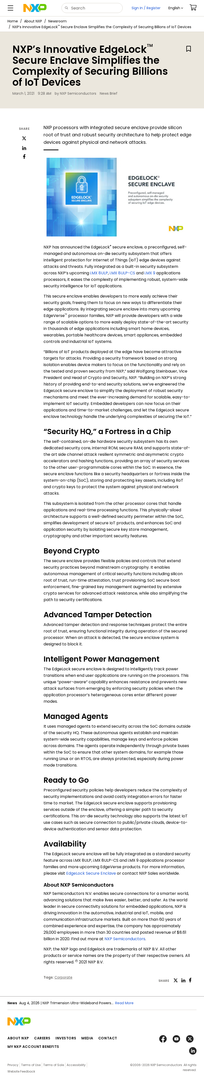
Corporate (63, 977)
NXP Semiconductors (124, 939)
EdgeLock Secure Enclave (91, 873)
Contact (107, 1038)
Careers (42, 1038)
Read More (124, 1003)
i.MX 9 (150, 273)
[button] (176, 8)
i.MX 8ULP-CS (122, 273)
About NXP (33, 21)
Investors (65, 1038)
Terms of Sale (53, 1065)
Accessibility (76, 1065)
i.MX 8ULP (99, 273)
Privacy (12, 1065)
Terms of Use (31, 1065)
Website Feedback (21, 1071)
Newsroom (57, 21)
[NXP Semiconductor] (35, 8)
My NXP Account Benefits (33, 1046)
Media (87, 1038)
